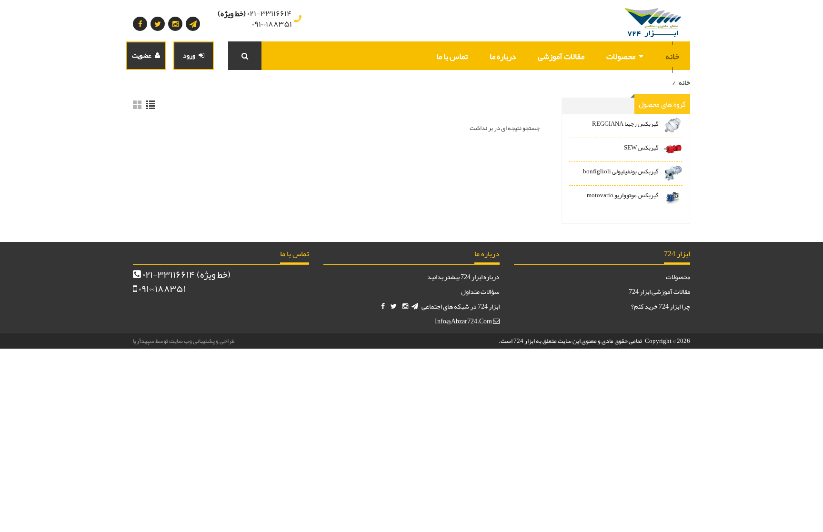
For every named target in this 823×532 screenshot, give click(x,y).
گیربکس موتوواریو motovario (623, 195)
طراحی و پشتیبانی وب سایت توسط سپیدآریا (184, 341)
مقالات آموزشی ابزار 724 (659, 291)
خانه (672, 56)
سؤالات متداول (480, 291)
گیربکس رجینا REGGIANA (625, 124)
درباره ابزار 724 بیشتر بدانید (463, 276)
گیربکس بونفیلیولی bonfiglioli (621, 171)
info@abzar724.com (464, 321)
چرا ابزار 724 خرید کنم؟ (660, 306)
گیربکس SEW (641, 147)
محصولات (620, 56)
